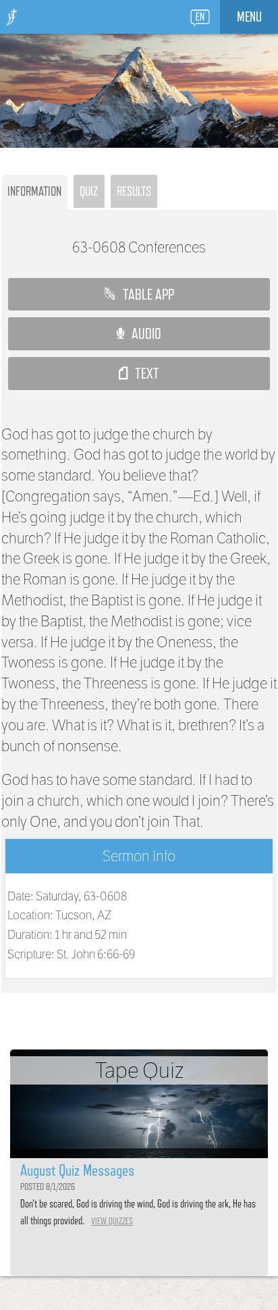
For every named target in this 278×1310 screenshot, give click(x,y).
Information (34, 191)
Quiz (89, 191)
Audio (142, 333)
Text (143, 373)
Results (134, 191)
